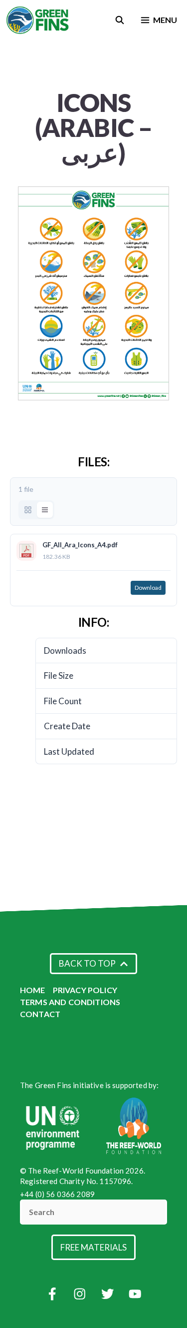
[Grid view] (28, 510)
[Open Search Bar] (120, 20)
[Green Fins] (38, 20)
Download (148, 587)
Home (32, 990)
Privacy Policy (85, 990)
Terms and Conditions (70, 1002)
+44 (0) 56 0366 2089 (57, 1194)
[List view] (45, 510)
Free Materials (93, 1247)
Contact (40, 1014)
